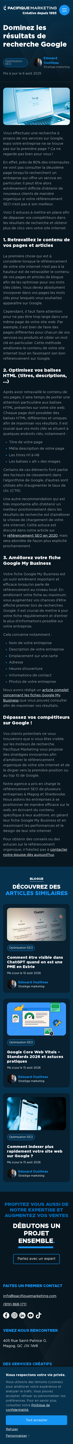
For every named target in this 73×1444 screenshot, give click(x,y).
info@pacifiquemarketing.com (29, 1296)
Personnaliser (16, 1435)
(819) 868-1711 (14, 1304)
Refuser (12, 1429)
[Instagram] (14, 1315)
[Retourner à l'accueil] (30, 10)
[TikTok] (38, 1315)
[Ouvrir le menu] (64, 10)
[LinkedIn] (22, 1315)
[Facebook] (6, 1315)
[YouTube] (30, 1315)
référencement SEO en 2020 (32, 536)
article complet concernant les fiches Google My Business (36, 695)
